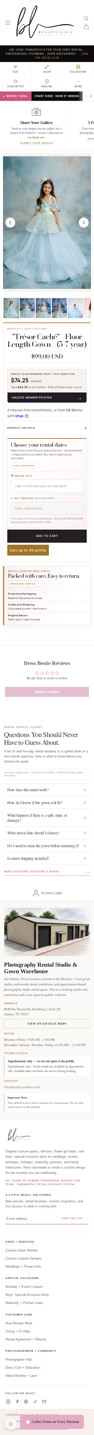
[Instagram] (8, 1401)
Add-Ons (46, 86)
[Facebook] (17, 1401)
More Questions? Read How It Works (47, 872)
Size (15, 71)
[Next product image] (84, 223)
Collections (78, 71)
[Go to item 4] (59, 308)
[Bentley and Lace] (20, 1135)
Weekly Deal (17, 96)
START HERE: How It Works (57, 96)
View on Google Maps (47, 1023)
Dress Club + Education (23, 1367)
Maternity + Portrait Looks (24, 1303)
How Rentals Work (19, 1323)
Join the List (75, 1218)
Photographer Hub (19, 1359)
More (78, 86)
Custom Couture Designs (24, 1258)
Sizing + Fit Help (18, 1331)
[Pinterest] (26, 1401)
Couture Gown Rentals (22, 1250)
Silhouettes (15, 86)
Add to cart (47, 536)
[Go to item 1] (11, 308)
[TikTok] (35, 1401)
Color (47, 71)
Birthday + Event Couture (24, 1287)
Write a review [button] (47, 692)
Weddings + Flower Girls (23, 1266)
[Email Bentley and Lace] (44, 1401)
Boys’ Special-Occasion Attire (27, 1295)
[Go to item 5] (75, 308)
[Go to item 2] (27, 308)
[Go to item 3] (43, 308)
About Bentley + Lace (21, 1376)
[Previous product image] (10, 223)
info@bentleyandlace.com (22, 1087)
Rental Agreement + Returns (26, 1339)
